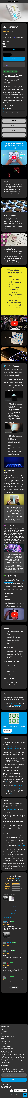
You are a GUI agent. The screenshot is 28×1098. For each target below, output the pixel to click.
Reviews (14, 135)
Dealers (3, 1033)
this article (15, 782)
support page (14, 703)
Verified (13, 913)
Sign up (14, 1079)
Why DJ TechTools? (9, 105)
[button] (6, 31)
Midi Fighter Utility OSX (11, 746)
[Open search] (4, 1)
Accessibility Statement (6, 1046)
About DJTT (4, 1031)
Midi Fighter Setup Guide (7, 1048)
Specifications (14, 125)
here (6, 781)
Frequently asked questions (11, 112)
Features (14, 120)
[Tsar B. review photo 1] (6, 935)
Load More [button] (14, 987)
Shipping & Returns (9, 108)
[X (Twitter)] (7, 1087)
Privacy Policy (4, 1043)
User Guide (7, 730)
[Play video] (14, 157)
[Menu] (1, 1)
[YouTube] (10, 1087)
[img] (6, 924)
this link (5, 700)
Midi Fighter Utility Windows (12, 748)
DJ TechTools (7, 29)
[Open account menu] (23, 1)
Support (14, 130)
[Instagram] (5, 1087)
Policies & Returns (5, 1038)
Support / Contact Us (6, 1029)
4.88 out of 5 (18, 878)
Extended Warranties (6, 1041)
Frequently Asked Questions (7, 1036)
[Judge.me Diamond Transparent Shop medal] (13, 908)
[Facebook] (2, 1087)
